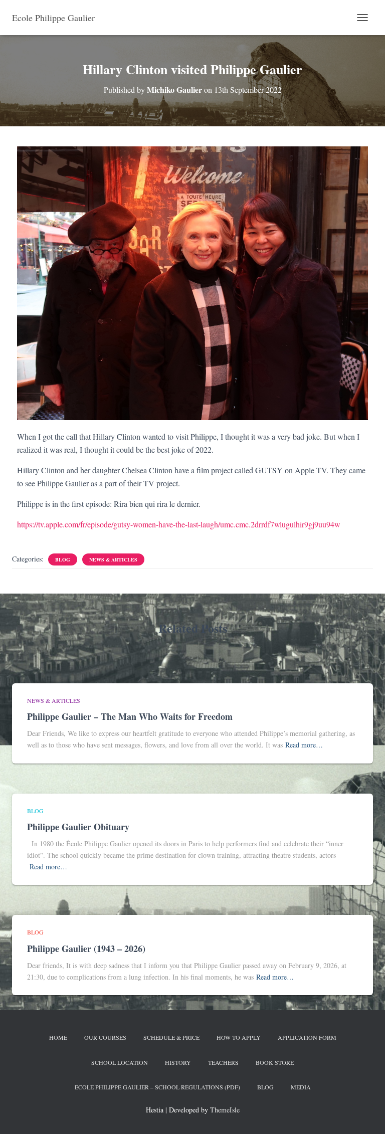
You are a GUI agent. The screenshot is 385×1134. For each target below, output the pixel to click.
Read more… (304, 744)
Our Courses (105, 1037)
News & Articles (113, 559)
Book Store (275, 1062)
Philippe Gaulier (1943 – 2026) (86, 948)
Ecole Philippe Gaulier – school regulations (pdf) (157, 1087)
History (178, 1062)
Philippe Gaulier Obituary (78, 826)
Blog (62, 559)
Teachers (223, 1062)
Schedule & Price (171, 1037)
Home (58, 1037)
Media (301, 1087)
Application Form (307, 1037)
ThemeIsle (225, 1109)
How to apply (239, 1037)
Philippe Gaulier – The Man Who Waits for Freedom (130, 716)
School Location (119, 1062)
